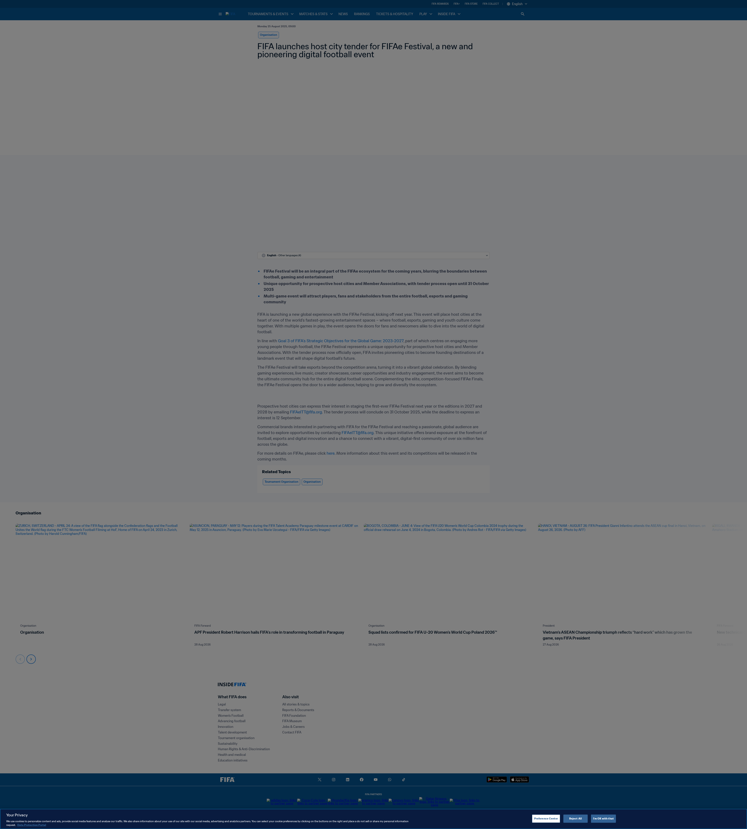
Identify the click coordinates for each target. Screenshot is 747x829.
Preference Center (546, 818)
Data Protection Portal (31, 825)
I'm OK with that (603, 818)
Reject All (575, 818)
